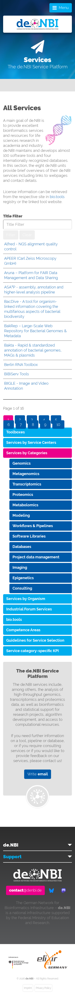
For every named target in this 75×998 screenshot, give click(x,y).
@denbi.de (25, 890)
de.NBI (10, 845)
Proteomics (22, 494)
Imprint (28, 988)
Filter (10, 235)
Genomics (21, 463)
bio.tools (57, 197)
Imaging (19, 567)
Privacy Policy (43, 988)
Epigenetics (23, 578)
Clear (27, 235)
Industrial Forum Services (29, 609)
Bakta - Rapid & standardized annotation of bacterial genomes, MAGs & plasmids (32, 350)
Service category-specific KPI (32, 651)
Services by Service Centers (31, 442)
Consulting (22, 588)
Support (12, 856)
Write (37, 774)
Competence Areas (23, 630)
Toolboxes (15, 432)
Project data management (35, 557)
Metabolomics (25, 505)
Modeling (21, 515)
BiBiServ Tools (16, 374)
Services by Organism (25, 598)
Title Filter (12, 216)
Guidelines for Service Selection (35, 640)
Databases (21, 546)
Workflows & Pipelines (32, 526)
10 (58, 424)
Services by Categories (26, 453)
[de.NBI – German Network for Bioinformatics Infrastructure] (37, 880)
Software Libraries (29, 536)
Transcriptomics (26, 484)
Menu (64, 7)
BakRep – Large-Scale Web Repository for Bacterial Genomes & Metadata (35, 331)
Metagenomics (25, 474)
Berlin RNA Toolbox (21, 364)
